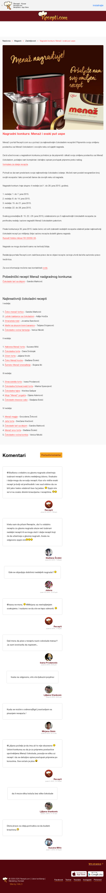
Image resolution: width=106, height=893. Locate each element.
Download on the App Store (79, 874)
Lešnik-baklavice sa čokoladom (19, 316)
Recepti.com (53, 16)
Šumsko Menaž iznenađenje (18, 365)
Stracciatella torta (13, 382)
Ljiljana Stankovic (53, 695)
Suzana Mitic (55, 847)
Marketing (13, 881)
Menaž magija (11, 416)
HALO (19, 884)
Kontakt (21, 881)
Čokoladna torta (12, 351)
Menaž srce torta (13, 430)
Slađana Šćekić (54, 558)
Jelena (48, 590)
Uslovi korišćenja (37, 879)
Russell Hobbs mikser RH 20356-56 (19, 238)
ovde (45, 268)
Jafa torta (9, 421)
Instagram (87, 880)
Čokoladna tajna (12, 391)
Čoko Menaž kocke (14, 360)
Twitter (68, 880)
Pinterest (98, 880)
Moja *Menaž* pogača (15, 395)
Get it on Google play (95, 874)
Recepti (49, 510)
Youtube (77, 880)
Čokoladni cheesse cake (16, 400)
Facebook (58, 880)
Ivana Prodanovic (49, 662)
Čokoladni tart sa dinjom (14, 281)
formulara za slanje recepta (15, 164)
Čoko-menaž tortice (14, 312)
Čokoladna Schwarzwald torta (19, 386)
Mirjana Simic (49, 731)
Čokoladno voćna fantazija (17, 330)
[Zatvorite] (2, 5)
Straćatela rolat (12, 321)
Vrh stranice (95, 864)
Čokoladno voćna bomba (16, 435)
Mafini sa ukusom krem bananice (20, 325)
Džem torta (10, 356)
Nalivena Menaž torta (15, 347)
